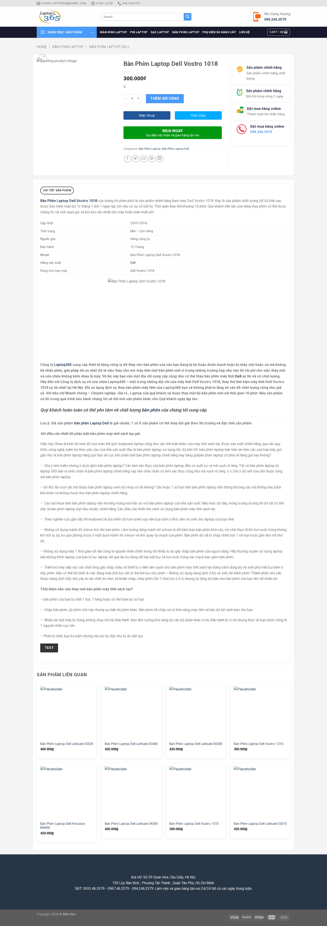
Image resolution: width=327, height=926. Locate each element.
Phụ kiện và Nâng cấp (219, 32)
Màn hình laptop (113, 32)
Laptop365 (63, 365)
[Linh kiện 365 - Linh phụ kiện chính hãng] (66, 16)
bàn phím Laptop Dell (91, 423)
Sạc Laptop (160, 32)
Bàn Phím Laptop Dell (109, 47)
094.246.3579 (275, 19)
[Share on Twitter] (135, 158)
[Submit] (187, 17)
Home (42, 47)
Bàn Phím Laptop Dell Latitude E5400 (131, 744)
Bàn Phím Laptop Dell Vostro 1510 (194, 824)
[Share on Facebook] (127, 158)
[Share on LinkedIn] (159, 158)
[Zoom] (42, 58)
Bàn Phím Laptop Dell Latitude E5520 (66, 744)
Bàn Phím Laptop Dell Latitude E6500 (195, 744)
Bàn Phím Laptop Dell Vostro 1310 (258, 744)
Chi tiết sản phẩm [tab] (57, 190)
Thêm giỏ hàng (164, 98)
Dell (132, 263)
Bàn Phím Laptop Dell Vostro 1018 (68, 201)
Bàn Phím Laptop (185, 32)
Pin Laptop (139, 32)
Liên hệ (244, 32)
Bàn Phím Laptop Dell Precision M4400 (62, 826)
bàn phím (151, 410)
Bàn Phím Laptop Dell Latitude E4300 (131, 824)
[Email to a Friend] (143, 158)
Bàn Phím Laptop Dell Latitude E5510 (260, 824)
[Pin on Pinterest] (151, 158)
